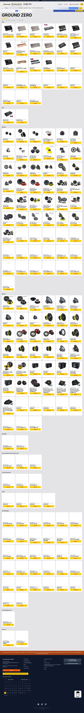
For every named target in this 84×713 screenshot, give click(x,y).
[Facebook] (46, 704)
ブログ (25, 10)
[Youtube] (38, 704)
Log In (81, 8)
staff (45, 660)
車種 (32, 10)
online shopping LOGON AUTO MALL (73, 660)
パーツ (29, 10)
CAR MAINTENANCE (28, 662)
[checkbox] (19, 10)
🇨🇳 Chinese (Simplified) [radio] (74, 4)
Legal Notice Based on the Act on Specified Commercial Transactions (52, 665)
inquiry (11, 670)
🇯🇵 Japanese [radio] (59, 4)
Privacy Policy (47, 662)
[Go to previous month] (5, 679)
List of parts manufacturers (11, 20)
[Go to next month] (29, 679)
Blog (25, 664)
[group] (68, 4)
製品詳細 (8, 36)
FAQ (45, 669)
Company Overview (48, 659)
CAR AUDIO (26, 659)
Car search (26, 666)
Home (3, 20)
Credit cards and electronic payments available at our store (15, 673)
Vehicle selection (80, 10)
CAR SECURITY (27, 660)
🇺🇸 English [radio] (66, 4)
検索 (16, 10)
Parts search (26, 668)
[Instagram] (42, 704)
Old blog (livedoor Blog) (73, 663)
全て (20, 10)
